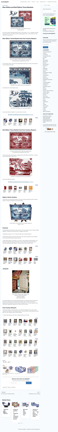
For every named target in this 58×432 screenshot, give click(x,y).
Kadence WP (37, 429)
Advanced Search (23, 1)
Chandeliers (45, 68)
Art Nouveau (45, 54)
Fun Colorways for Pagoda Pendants (7, 393)
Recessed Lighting (46, 97)
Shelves (44, 100)
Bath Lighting (45, 60)
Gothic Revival (45, 78)
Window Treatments (46, 111)
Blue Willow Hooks (17, 373)
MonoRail (44, 89)
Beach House (45, 61)
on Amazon (20, 114)
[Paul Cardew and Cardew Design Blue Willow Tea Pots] (8, 369)
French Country (46, 75)
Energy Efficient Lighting (47, 72)
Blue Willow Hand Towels (30, 373)
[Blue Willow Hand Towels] (32, 369)
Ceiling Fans (45, 65)
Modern (44, 87)
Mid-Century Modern (47, 86)
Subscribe (28, 382)
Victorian (44, 110)
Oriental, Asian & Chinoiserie (48, 90)
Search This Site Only (47, 9)
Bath (44, 58)
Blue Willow (5, 387)
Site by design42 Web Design (50, 131)
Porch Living (45, 96)
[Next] (37, 412)
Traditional (45, 107)
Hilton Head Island (46, 118)
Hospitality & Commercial (51, 1)
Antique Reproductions (47, 51)
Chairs (44, 67)
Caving (44, 122)
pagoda (9, 387)
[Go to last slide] (3, 412)
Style (44, 103)
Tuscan (44, 108)
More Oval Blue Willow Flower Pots (25, 412)
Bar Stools (45, 57)
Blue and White (5, 5)
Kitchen (44, 80)
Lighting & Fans (46, 83)
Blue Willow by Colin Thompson (34, 393)
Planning (44, 94)
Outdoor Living (45, 93)
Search (54, 10)
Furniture (44, 76)
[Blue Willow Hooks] (20, 369)
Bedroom (44, 62)
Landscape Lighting (46, 82)
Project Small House (46, 117)
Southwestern (45, 101)
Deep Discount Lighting (47, 116)
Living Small (45, 85)
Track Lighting (45, 105)
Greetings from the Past (47, 119)
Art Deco (44, 53)
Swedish (44, 104)
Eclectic (44, 71)
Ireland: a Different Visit (47, 120)
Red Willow (13, 387)
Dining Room (45, 69)
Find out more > (54, 125)
